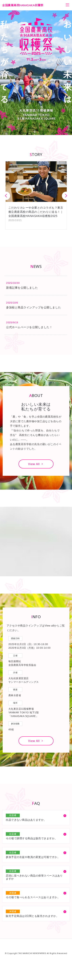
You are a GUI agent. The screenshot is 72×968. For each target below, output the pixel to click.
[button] (66, 196)
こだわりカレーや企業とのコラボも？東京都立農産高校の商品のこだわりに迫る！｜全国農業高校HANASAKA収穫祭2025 (35, 211)
